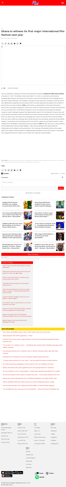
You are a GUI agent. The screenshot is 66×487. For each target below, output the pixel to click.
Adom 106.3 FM (22, 431)
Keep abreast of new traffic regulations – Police (17, 335)
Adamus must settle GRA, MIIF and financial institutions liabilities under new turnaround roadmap (17, 316)
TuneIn (40, 473)
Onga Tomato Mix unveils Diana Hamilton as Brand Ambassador (16, 267)
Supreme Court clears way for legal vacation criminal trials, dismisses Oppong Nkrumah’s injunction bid (31, 340)
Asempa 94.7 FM (23, 437)
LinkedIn (53, 440)
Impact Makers (30, 458)
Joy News (37, 427)
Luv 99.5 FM (21, 440)
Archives (28, 464)
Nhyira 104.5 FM (23, 443)
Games (28, 451)
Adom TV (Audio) (39, 440)
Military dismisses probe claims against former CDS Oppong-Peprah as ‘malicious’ (28, 367)
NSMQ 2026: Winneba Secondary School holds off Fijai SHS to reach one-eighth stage (16, 273)
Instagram (54, 437)
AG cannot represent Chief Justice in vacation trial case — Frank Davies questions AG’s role (31, 374)
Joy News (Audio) (39, 443)
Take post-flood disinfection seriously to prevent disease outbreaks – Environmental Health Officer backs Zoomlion (16, 292)
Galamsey (29, 461)
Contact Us (4, 436)
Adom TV (37, 431)
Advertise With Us (6, 433)
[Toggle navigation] (63, 3)
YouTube (53, 427)
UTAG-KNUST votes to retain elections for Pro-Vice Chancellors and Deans (17, 304)
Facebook (54, 431)
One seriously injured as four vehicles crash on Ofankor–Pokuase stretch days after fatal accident (30, 352)
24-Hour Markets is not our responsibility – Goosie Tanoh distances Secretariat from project (31, 371)
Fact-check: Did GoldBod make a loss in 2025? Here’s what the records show (26, 332)
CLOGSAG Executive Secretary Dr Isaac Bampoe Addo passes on (16, 285)
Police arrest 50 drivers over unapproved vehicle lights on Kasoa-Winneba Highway (28, 385)
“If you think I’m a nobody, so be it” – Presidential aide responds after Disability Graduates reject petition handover (33, 346)
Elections (29, 467)
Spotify (41, 477)
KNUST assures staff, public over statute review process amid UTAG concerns (16, 279)
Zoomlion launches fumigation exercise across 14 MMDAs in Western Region (16, 298)
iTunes (51, 473)
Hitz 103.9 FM (22, 434)
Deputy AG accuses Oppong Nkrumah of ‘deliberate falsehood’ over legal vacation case (30, 378)
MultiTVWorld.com (40, 437)
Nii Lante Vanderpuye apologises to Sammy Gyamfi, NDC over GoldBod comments (28, 364)
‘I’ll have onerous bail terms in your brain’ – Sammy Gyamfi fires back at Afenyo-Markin (30, 360)
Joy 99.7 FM (21, 427)
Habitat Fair (29, 454)
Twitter (53, 434)
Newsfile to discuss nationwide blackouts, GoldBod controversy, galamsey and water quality (17, 310)
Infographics (54, 443)
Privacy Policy (5, 442)
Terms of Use (5, 439)
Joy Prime (37, 434)
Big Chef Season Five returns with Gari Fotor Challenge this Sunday (15, 322)
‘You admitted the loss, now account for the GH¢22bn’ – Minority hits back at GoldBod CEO (31, 389)
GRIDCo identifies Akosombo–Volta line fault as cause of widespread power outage (28, 382)
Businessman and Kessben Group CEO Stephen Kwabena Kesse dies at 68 (26, 357)
